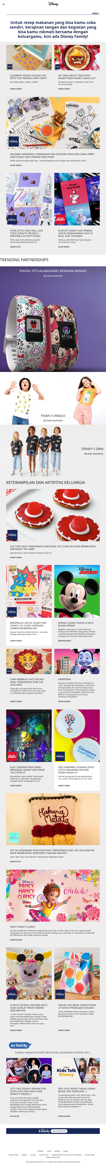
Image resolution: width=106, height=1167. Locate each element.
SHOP (49, 1151)
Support (24, 1155)
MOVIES (57, 1151)
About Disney (13, 1155)
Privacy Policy (90, 1155)
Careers (33, 1155)
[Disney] (53, 4)
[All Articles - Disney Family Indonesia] (53, 1131)
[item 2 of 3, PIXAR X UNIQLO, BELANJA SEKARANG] (53, 398)
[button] (3, 4)
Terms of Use (44, 1155)
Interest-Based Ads (53, 1157)
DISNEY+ (41, 1151)
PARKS (65, 1151)
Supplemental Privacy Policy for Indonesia (67, 1155)
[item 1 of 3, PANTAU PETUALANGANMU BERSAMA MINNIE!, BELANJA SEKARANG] (53, 319)
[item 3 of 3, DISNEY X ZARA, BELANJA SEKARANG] (53, 451)
